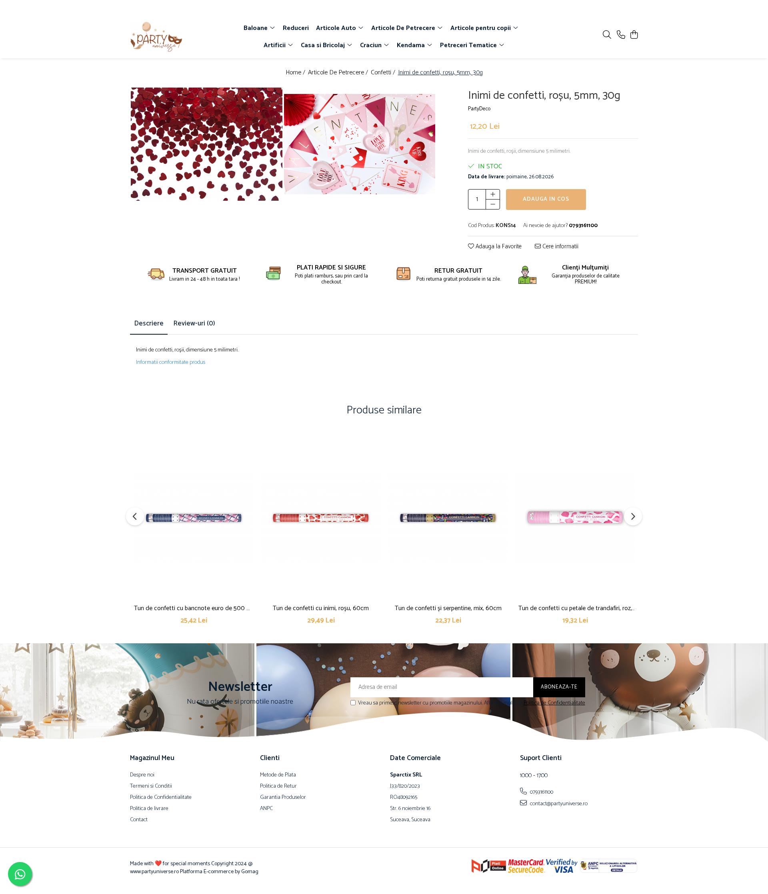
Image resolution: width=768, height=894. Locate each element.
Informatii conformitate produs (170, 362)
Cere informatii (559, 246)
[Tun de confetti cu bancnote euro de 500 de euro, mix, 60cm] (193, 518)
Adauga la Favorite (498, 246)
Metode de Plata (278, 775)
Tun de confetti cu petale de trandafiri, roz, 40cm (575, 608)
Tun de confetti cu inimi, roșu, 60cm (321, 608)
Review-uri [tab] (194, 323)
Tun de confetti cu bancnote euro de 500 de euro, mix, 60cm (193, 608)
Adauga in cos (546, 199)
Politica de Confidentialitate (554, 703)
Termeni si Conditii (151, 786)
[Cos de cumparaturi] (634, 35)
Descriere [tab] (149, 323)
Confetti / (384, 73)
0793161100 (541, 792)
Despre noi (142, 775)
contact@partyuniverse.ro (558, 803)
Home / (296, 73)
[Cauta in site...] (607, 35)
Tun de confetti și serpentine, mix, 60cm (448, 608)
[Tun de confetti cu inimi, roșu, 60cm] (320, 518)
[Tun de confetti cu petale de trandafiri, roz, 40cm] (575, 518)
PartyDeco (479, 109)
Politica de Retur (278, 786)
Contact (139, 820)
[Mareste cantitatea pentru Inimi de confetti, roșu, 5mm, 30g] (493, 194)
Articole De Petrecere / (339, 73)
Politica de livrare (149, 809)
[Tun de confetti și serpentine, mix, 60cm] (448, 518)
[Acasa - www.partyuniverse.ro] (176, 37)
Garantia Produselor (283, 798)
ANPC (266, 809)
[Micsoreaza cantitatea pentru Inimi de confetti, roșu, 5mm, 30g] (493, 204)
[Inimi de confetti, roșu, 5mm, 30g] (206, 144)
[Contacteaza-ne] (621, 35)
